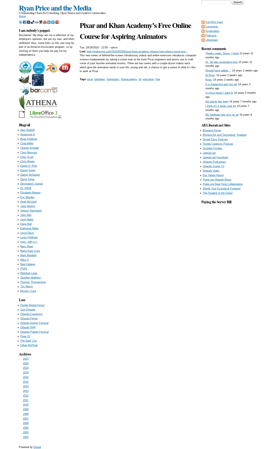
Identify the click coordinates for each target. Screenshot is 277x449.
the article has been (217, 101)
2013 (26, 391)
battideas (99, 79)
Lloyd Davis (27, 232)
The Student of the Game (218, 193)
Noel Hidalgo (27, 264)
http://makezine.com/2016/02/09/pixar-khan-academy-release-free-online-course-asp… (137, 51)
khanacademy (129, 79)
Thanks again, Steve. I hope (222, 53)
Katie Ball (26, 224)
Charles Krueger (29, 147)
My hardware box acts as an (222, 114)
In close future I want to (219, 92)
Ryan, (208, 79)
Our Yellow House (213, 175)
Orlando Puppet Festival (34, 331)
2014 (26, 386)
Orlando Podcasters (214, 161)
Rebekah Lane (28, 273)
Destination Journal (31, 183)
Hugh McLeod (28, 201)
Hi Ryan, (210, 75)
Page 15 (25, 336)
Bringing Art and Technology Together (225, 134)
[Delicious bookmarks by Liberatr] (33, 21)
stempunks (112, 79)
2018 (26, 372)
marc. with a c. (29, 241)
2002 (26, 437)
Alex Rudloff (27, 130)
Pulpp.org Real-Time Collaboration (223, 184)
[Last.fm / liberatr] (57, 21)
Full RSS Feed (214, 22)
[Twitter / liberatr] (21, 21)
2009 (26, 409)
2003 (26, 432)
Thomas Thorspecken (33, 282)
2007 (26, 418)
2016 (26, 377)
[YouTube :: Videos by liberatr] (45, 21)
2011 (25, 400)
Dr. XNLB (25, 188)
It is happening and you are (221, 84)
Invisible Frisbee (212, 148)
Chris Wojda (27, 161)
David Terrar (27, 179)
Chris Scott (26, 157)
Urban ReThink (29, 345)
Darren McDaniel (30, 174)
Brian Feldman (28, 138)
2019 (26, 367)
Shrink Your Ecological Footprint (221, 188)
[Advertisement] (230, 265)
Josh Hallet (26, 219)
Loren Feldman (29, 237)
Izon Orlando (27, 309)
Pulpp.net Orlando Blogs (217, 179)
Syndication (212, 31)
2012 (26, 395)
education (148, 79)
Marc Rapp (26, 246)
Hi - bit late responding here (221, 62)
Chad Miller (26, 143)
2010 (26, 404)
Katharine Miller (29, 228)
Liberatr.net (209, 152)
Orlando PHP (28, 327)
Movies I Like (28, 291)
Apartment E (27, 134)
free (158, 79)
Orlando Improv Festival (34, 323)
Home (22, 16)
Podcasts (211, 35)
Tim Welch (26, 286)
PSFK (23, 268)
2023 (26, 358)
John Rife (25, 215)
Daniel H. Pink (28, 165)
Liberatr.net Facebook (215, 157)
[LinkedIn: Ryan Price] (49, 21)
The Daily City (28, 340)
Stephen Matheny (30, 277)
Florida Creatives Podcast (218, 143)
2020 (26, 363)
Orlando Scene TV (213, 166)
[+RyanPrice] (29, 21)
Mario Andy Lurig (30, 250)
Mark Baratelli (28, 255)
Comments (211, 26)
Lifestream (211, 39)
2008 (26, 414)
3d (139, 79)
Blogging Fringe (212, 130)
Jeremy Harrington (31, 210)
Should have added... (218, 70)
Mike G (24, 259)
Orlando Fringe (29, 318)
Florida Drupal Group (32, 305)
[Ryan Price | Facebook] (25, 21)
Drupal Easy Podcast (215, 139)
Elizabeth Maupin (30, 192)
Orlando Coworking (31, 314)
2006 (26, 423)
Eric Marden (27, 197)
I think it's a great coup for (220, 105)
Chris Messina (28, 152)
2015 (26, 381)
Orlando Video (211, 170)
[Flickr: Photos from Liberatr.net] (37, 21)
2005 (26, 427)
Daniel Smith (27, 170)
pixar (90, 79)
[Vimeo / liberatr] (53, 21)
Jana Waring (27, 206)
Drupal (37, 447)
